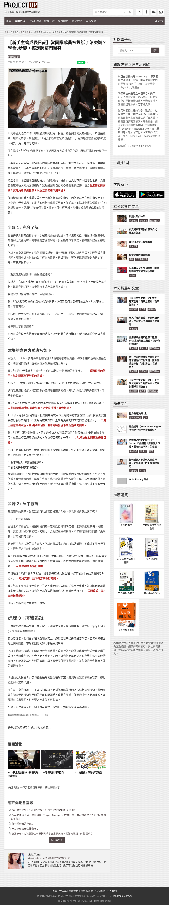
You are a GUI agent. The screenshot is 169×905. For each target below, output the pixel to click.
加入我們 (112, 890)
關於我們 (77, 21)
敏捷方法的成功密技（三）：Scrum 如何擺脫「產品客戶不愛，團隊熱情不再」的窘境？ (144, 443)
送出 (155, 50)
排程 (131, 259)
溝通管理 (144, 221)
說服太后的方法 (137, 216)
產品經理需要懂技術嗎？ (25, 828)
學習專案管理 (142, 259)
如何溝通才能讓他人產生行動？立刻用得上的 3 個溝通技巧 (144, 463)
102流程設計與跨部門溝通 (88, 772)
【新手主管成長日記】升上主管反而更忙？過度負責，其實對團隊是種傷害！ (144, 383)
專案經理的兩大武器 (139, 255)
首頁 (8, 21)
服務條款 (100, 890)
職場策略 (133, 309)
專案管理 (20, 21)
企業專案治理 (14, 57)
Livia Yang (33, 62)
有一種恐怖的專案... (22, 823)
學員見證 (91, 21)
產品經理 (133, 451)
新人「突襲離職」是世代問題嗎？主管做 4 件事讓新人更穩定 (144, 321)
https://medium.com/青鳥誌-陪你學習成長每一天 (49, 858)
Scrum (143, 451)
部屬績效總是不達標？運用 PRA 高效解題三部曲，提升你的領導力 (144, 340)
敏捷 (151, 451)
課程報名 (63, 21)
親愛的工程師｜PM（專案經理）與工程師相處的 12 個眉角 (44, 810)
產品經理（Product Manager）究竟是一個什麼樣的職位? (145, 428)
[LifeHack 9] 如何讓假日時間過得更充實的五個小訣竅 (144, 270)
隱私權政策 (87, 890)
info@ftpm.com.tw (122, 895)
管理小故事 (26, 32)
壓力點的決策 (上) (138, 413)
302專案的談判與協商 (52, 772)
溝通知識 (144, 348)
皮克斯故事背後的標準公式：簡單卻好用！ (144, 231)
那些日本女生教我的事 (140, 241)
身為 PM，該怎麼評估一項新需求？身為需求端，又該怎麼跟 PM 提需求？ (52, 833)
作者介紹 (35, 21)
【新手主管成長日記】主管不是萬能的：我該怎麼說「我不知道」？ (144, 301)
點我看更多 (57, 840)
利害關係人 (155, 221)
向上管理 (133, 221)
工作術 (132, 275)
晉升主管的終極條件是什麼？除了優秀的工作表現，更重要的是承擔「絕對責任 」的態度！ (144, 362)
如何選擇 (133, 246)
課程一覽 (49, 21)
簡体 (160, 21)
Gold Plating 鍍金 (138, 479)
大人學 (63, 890)
